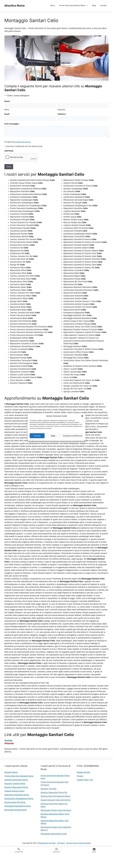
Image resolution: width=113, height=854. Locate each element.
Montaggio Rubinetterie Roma (17, 806)
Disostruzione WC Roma (15, 802)
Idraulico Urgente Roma (14, 783)
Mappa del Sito (83, 772)
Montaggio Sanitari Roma (15, 810)
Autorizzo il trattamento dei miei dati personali (24, 146)
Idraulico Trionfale (48, 789)
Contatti (103, 5)
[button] (82, 416)
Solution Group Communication (78, 843)
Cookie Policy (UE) (85, 780)
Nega (53, 436)
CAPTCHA (8, 151)
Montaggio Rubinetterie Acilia (54, 834)
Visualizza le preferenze (72, 436)
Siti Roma (61, 843)
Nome (6, 110)
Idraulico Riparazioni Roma (16, 787)
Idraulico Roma (14, 5)
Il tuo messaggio (12, 124)
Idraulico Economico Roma (16, 780)
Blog (94, 5)
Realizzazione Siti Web (47, 843)
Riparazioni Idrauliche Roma (16, 795)
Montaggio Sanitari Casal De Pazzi (56, 810)
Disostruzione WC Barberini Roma (55, 796)
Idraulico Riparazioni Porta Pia (54, 792)
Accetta (37, 436)
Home (52, 5)
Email (7, 114)
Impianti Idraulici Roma (14, 791)
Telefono (61, 114)
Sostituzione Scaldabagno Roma (18, 798)
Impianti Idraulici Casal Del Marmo (56, 800)
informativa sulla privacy (21, 142)
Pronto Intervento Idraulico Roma (72, 5)
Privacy (80, 776)
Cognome (61, 110)
